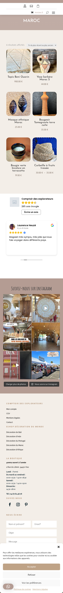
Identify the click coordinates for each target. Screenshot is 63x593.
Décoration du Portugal (15, 441)
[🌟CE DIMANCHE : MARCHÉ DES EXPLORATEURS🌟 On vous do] (46, 365)
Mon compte (11, 409)
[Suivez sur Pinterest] (26, 504)
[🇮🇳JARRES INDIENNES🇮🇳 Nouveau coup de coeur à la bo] (17, 365)
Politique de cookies (22, 589)
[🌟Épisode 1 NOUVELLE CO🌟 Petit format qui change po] (17, 308)
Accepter (31, 566)
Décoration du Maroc (15, 445)
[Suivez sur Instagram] (18, 504)
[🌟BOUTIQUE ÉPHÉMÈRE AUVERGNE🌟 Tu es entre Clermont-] (46, 337)
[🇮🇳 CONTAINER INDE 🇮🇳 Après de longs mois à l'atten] (17, 337)
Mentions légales (13, 418)
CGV (8, 414)
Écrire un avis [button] (31, 212)
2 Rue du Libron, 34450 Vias (17, 467)
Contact (9, 422)
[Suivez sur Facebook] (9, 504)
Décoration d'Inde (13, 436)
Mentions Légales (40, 589)
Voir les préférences (31, 582)
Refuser (31, 574)
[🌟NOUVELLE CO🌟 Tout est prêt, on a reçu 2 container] (46, 308)
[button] (58, 546)
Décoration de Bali (14, 432)
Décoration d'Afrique (14, 450)
